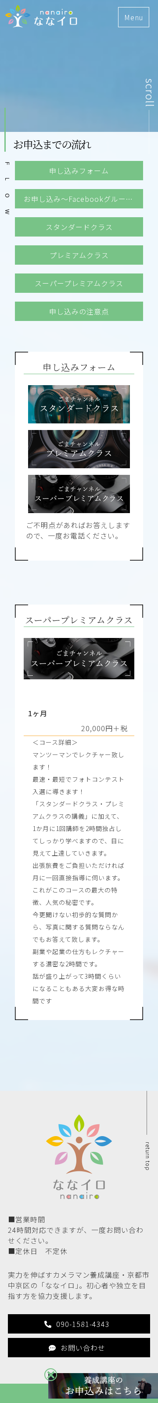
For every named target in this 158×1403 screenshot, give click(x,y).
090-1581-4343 (83, 1324)
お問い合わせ (83, 1347)
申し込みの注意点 (79, 311)
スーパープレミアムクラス (79, 283)
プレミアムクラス (79, 255)
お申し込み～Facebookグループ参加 (83, 198)
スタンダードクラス (79, 227)
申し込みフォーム (79, 170)
